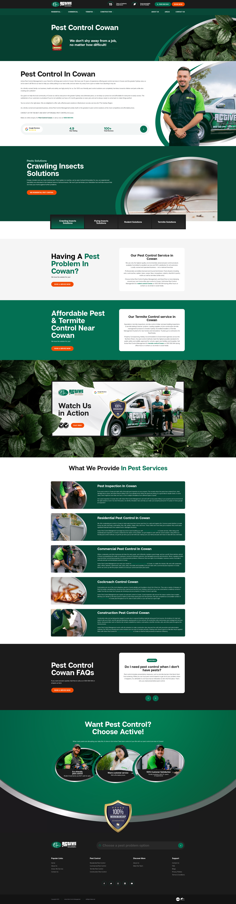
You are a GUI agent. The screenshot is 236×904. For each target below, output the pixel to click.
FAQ (173, 866)
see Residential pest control (41, 192)
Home (53, 863)
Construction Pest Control (98, 872)
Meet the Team (138, 866)
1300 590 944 (164, 4)
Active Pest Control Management (72, 899)
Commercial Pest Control (98, 866)
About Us (155, 12)
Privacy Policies (177, 872)
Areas (167, 12)
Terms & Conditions (178, 875)
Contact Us (180, 12)
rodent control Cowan (144, 283)
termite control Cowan (156, 343)
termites (89, 12)
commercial (73, 12)
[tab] (67, 222)
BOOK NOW (178, 4)
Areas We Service (57, 869)
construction (106, 12)
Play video (77, 425)
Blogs (174, 869)
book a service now (62, 284)
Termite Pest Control (96, 869)
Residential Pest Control (97, 863)
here (60, 683)
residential (56, 12)
